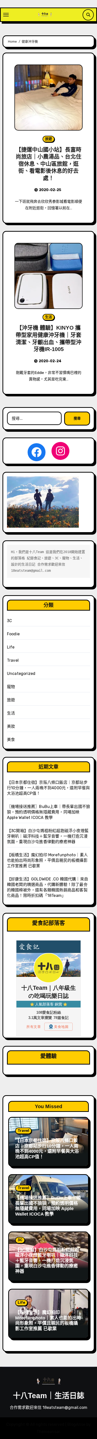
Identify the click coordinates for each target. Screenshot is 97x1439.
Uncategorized (21, 673)
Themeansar (48, 1431)
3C (9, 620)
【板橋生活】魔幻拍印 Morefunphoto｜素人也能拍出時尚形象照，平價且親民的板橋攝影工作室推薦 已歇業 (47, 860)
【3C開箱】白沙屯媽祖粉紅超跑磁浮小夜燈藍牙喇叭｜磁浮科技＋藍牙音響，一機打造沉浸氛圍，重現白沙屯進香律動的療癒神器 (48, 836)
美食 (11, 739)
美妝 (11, 726)
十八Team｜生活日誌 (48, 1395)
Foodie (13, 634)
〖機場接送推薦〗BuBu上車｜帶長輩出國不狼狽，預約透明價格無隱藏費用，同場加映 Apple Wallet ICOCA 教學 (48, 812)
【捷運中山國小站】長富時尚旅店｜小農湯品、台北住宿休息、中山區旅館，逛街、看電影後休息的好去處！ (48, 163)
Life (11, 647)
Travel (13, 660)
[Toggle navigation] (6, 14)
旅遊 (48, 139)
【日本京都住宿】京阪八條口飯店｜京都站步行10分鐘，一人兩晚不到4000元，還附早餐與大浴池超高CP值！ (48, 788)
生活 (48, 317)
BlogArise (76, 1424)
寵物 (11, 686)
